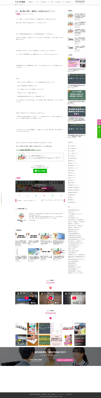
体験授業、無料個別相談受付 (35, 394)
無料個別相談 (73, 202)
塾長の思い (72, 180)
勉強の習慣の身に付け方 (73, 229)
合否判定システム (73, 167)
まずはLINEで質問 (99, 133)
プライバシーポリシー (61, 394)
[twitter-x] (32, 220)
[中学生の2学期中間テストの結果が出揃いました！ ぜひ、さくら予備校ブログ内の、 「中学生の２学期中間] (56, 340)
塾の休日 (72, 172)
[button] (19, 196)
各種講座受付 (44, 394)
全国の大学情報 (73, 158)
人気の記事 (72, 155)
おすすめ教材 (72, 145)
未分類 (71, 197)
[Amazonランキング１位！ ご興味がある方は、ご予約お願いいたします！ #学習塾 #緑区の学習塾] (68, 340)
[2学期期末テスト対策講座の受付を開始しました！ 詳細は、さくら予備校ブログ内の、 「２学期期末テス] (44, 340)
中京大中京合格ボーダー (73, 217)
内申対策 (72, 160)
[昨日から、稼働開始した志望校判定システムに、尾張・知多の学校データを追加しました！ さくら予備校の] (56, 328)
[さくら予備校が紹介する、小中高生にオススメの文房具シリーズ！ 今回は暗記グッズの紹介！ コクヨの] (32, 328)
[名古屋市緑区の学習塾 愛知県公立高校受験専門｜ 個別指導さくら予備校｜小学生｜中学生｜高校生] (20, 2)
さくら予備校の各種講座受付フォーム (36, 155)
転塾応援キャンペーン (73, 272)
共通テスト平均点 (72, 225)
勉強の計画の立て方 (72, 231)
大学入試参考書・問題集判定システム (76, 243)
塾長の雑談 (72, 182)
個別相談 (70, 223)
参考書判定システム (74, 165)
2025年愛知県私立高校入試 (74, 210)
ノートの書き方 (73, 153)
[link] (30, 220)
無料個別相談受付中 (72, 265)
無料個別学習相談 (72, 263)
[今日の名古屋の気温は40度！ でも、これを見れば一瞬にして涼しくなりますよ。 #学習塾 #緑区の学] (80, 340)
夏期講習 (79, 241)
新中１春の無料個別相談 (73, 261)
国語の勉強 (72, 170)
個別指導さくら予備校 (21, 221)
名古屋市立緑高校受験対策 (73, 233)
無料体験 (72, 199)
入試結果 (76, 223)
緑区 (79, 267)
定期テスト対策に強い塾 (73, 250)
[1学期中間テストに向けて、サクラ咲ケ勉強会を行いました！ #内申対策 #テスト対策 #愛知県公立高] (80, 328)
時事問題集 (72, 194)
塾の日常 (72, 175)
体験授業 (75, 221)
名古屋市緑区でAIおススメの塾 (74, 235)
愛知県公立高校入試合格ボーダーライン (76, 259)
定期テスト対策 (71, 248)
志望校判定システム (74, 185)
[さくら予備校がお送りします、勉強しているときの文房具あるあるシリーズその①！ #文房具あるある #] (32, 340)
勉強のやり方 (73, 163)
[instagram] (34, 220)
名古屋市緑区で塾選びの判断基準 (75, 237)
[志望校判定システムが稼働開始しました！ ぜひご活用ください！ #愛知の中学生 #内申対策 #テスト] (68, 328)
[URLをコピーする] (61, 196)
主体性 (70, 221)
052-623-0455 (36, 360)
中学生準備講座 (80, 219)
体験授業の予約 (99, 123)
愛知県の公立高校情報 (74, 187)
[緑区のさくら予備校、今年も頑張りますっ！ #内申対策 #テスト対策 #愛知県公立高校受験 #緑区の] (21, 340)
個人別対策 (82, 221)
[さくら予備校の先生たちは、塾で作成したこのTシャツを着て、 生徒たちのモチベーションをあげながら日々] (21, 328)
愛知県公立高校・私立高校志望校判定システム (76, 257)
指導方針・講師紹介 (51, 394)
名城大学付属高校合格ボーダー (74, 239)
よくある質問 (68, 394)
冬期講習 (70, 227)
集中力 (81, 272)
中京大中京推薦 (71, 219)
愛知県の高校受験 (73, 192)
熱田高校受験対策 (72, 267)
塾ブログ (72, 177)
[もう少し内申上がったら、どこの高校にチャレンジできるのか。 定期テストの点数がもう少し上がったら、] (44, 328)
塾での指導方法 (71, 241)
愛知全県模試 (82, 254)
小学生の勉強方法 (72, 252)
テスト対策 (72, 150)
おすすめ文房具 (73, 148)
